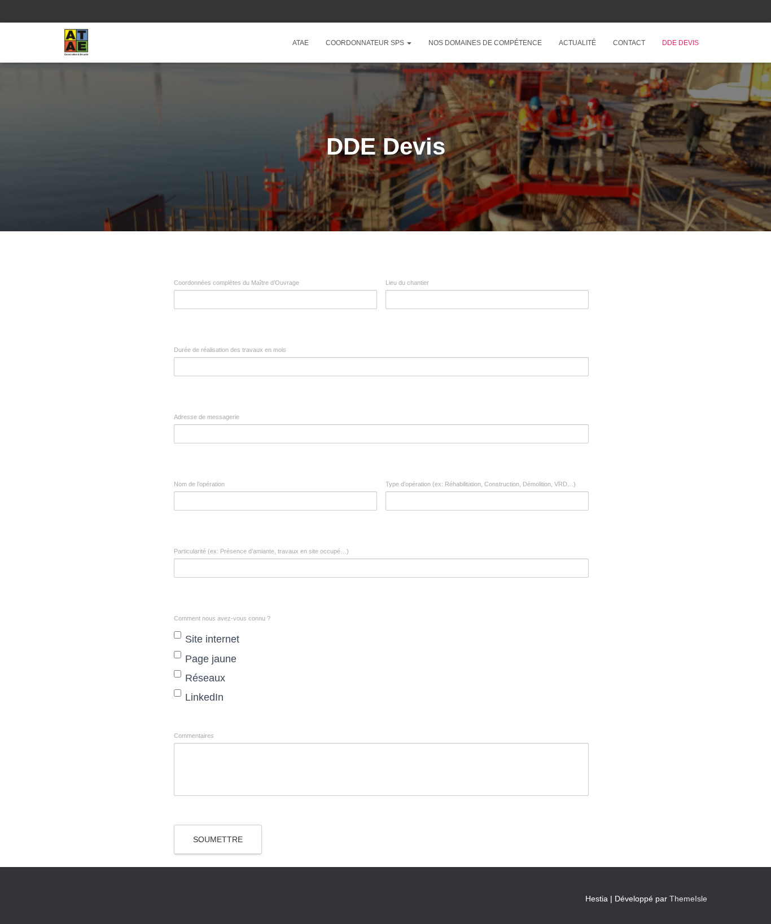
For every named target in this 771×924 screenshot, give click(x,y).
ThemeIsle (688, 898)
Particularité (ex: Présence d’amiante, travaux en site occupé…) (261, 551)
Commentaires (194, 736)
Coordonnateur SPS (366, 43)
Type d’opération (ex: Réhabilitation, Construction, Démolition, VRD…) (481, 484)
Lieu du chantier (407, 283)
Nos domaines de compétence (485, 43)
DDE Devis (680, 43)
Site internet (212, 639)
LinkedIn (204, 697)
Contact (629, 43)
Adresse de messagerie (206, 417)
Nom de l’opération (199, 484)
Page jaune (210, 659)
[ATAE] (76, 43)
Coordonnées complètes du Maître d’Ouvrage (236, 283)
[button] (408, 43)
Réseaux (205, 678)
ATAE (300, 43)
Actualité (577, 43)
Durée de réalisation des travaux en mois (230, 350)
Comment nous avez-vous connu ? (222, 618)
